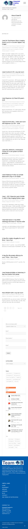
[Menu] (24, 3)
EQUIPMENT (5, 487)
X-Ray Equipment (12, 294)
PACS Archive (17, 375)
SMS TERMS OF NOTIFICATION (10, 497)
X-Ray (16, 381)
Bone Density (9, 373)
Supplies (19, 377)
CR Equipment (17, 373)
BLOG (3, 493)
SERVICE (4, 489)
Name (7, 331)
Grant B (13, 50)
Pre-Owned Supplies (13, 223)
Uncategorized (11, 259)
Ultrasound (8, 379)
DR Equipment (9, 375)
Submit (8, 353)
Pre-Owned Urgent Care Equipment (12, 49)
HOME (3, 485)
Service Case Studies (10, 377)
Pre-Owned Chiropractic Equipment (14, 101)
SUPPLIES (4, 491)
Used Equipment (16, 379)
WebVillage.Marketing (11, 524)
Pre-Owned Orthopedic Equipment (14, 73)
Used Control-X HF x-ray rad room (13, 72)
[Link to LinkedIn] (25, 526)
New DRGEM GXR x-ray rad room (12, 292)
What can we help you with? (11, 324)
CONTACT (4, 495)
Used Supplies (9, 381)
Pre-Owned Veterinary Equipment (13, 155)
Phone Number (9, 338)
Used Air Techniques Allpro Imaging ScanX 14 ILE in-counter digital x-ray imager (13, 42)
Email (7, 345)
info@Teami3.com (6, 513)
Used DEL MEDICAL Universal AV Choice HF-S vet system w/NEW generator (12, 151)
